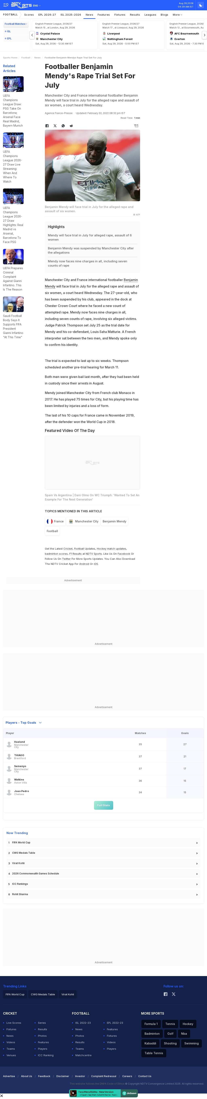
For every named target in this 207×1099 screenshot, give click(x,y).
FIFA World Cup (21, 842)
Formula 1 (151, 1024)
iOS (96, 563)
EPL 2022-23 (115, 1022)
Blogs (164, 14)
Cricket (68, 548)
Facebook (124, 553)
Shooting (170, 1043)
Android (84, 563)
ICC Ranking (46, 1055)
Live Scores (13, 1022)
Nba (184, 1033)
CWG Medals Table (23, 852)
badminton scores (56, 553)
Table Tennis (154, 1053)
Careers (127, 1076)
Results (135, 14)
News (89, 14)
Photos (42, 1035)
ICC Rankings (20, 883)
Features (104, 14)
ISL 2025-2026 (71, 14)
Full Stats (103, 805)
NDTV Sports (94, 553)
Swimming (191, 1043)
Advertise (9, 1076)
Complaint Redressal (103, 1076)
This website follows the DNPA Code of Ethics (97, 1083)
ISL (9, 31)
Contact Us (144, 1076)
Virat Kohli (18, 863)
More (177, 14)
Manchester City (86, 521)
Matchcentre (83, 1055)
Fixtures (120, 14)
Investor (80, 1076)
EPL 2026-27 (47, 14)
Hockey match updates (111, 548)
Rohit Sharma (20, 894)
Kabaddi (150, 1043)
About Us (26, 1076)
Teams (10, 1048)
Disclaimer (62, 1076)
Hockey (188, 1024)
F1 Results (75, 553)
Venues (11, 1055)
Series (42, 1022)
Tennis (170, 1024)
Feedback (44, 1076)
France (59, 521)
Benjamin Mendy (114, 521)
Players (42, 1048)
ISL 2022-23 (83, 1022)
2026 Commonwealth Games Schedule (35, 873)
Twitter (66, 558)
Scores (29, 14)
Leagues (150, 14)
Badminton (152, 1033)
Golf (170, 1033)
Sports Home (10, 57)
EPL (9, 38)
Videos (10, 1042)
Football (10, 14)
